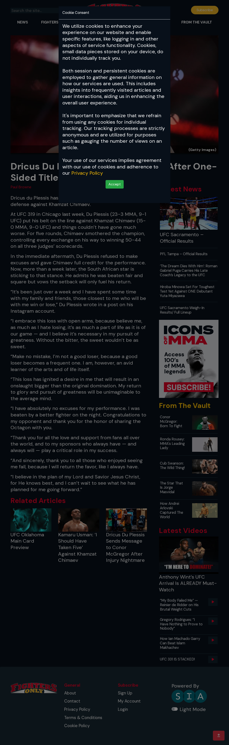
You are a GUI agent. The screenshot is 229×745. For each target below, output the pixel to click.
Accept (114, 184)
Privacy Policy (87, 173)
